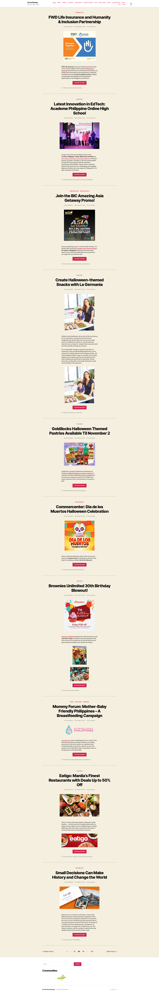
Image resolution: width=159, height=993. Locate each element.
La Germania (79, 412)
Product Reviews (116, 2)
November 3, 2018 (80, 118)
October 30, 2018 (81, 289)
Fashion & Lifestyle (88, 2)
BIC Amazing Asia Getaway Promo (85, 248)
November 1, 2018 (81, 205)
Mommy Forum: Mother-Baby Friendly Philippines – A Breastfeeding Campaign (79, 711)
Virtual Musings (32, 2)
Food (95, 2)
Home (54, 2)
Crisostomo (75, 856)
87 (74, 951)
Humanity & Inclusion (77, 87)
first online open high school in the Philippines (75, 158)
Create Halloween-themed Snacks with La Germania (79, 282)
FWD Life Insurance (67, 87)
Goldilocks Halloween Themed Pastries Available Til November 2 (79, 431)
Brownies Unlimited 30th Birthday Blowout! (79, 588)
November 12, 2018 (80, 26)
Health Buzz (78, 701)
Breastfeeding (65, 740)
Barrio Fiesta (69, 856)
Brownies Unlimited (68, 637)
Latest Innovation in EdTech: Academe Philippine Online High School (79, 108)
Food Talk (79, 275)
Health (108, 2)
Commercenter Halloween (69, 569)
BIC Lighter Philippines (84, 264)
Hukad (83, 856)
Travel (123, 4)
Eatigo (79, 856)
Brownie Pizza (66, 690)
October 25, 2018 (81, 516)
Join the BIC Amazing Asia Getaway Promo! (79, 198)
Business (64, 2)
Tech (119, 4)
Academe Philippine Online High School (72, 179)
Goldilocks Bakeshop (68, 490)
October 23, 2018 (81, 595)
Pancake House (88, 856)
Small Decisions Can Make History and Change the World (79, 875)
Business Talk (79, 12)
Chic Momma (70, 26)
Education (70, 2)
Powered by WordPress (62, 989)
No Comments (92, 26)
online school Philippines (87, 179)
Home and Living (74, 191)
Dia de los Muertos (80, 569)
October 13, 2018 (81, 789)
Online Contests (84, 191)
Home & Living (102, 2)
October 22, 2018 (81, 720)
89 (83, 951)
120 (92, 951)
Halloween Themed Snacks (69, 412)
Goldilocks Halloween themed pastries (79, 473)
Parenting (86, 701)
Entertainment (78, 2)
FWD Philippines (76, 939)
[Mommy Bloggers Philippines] (61, 977)
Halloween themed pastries (79, 490)
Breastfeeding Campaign (69, 759)
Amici (64, 856)
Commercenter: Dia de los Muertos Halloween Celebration (79, 509)
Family (72, 701)
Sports (123, 2)
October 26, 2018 (81, 438)
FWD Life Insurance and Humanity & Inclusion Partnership (80, 19)
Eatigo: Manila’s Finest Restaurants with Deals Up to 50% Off (79, 780)
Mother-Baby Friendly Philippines (82, 759)
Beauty (59, 2)
